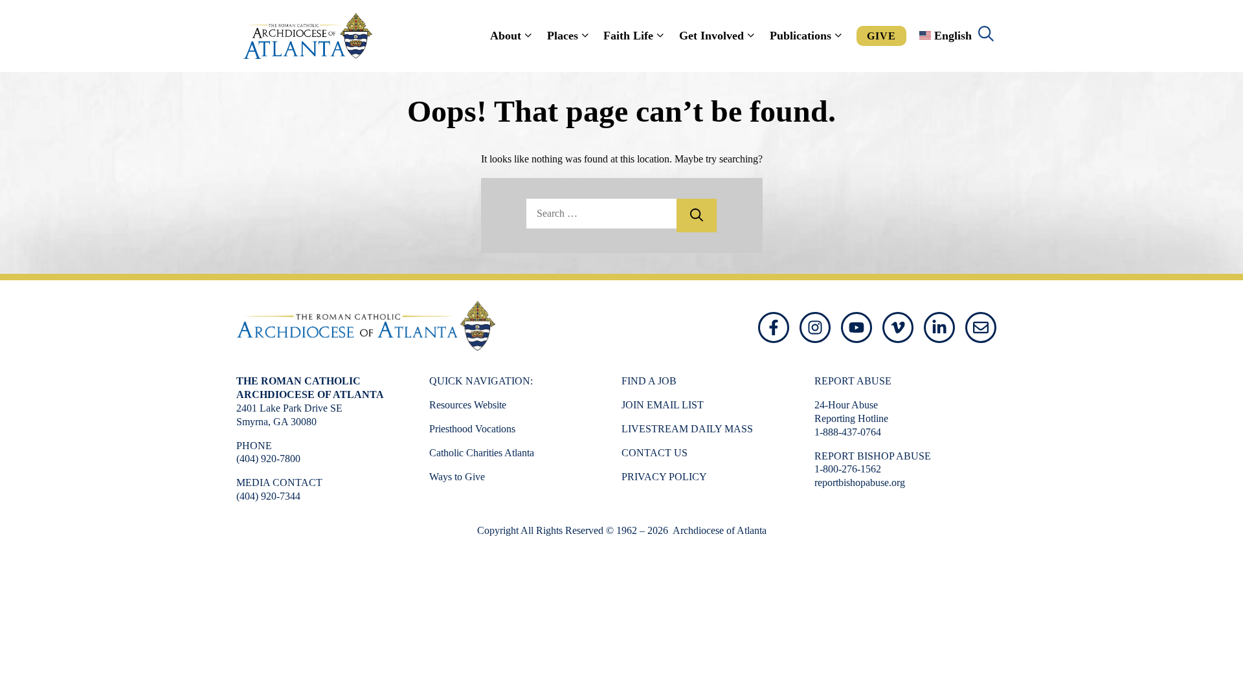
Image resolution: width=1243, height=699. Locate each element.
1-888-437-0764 (847, 432)
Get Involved (711, 35)
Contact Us (655, 452)
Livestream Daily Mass (687, 428)
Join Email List (663, 404)
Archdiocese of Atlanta (719, 530)
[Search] (697, 215)
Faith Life (628, 35)
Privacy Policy (664, 476)
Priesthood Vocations (472, 428)
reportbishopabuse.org (859, 482)
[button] (986, 35)
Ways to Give (457, 476)
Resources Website (467, 404)
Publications (800, 35)
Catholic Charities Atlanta (481, 452)
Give (881, 35)
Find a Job (649, 380)
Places (562, 35)
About (505, 35)
